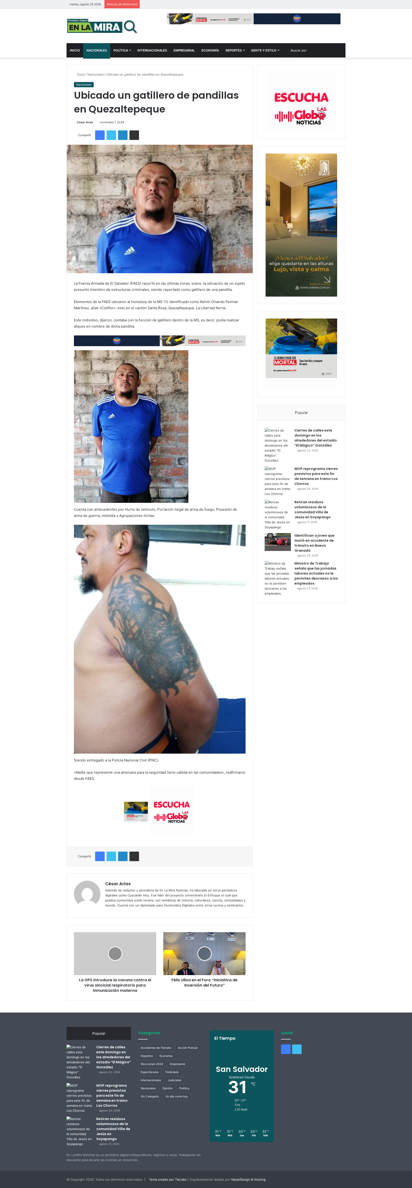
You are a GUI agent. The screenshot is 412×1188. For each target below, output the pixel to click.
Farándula (172, 1072)
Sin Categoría (150, 1096)
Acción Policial (188, 1047)
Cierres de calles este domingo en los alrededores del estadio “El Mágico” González (315, 438)
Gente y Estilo (263, 50)
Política (120, 50)
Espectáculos (150, 1072)
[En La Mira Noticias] (102, 26)
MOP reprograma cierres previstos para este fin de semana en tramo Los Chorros (316, 476)
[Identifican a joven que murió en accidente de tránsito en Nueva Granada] (278, 542)
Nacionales (97, 50)
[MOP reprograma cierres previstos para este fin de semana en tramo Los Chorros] (278, 481)
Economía (210, 50)
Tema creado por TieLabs (167, 1179)
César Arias (85, 122)
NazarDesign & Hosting (248, 1179)
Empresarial (184, 50)
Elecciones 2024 (152, 1064)
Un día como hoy (176, 1096)
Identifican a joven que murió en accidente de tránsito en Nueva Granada (314, 543)
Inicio (75, 50)
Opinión (167, 1088)
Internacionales (152, 50)
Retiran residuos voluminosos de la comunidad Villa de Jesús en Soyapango (312, 509)
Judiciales (174, 1080)
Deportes (234, 50)
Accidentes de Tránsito (156, 1047)
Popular (301, 412)
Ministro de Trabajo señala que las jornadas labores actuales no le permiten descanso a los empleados (316, 573)
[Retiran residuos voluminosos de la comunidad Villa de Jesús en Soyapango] (278, 515)
